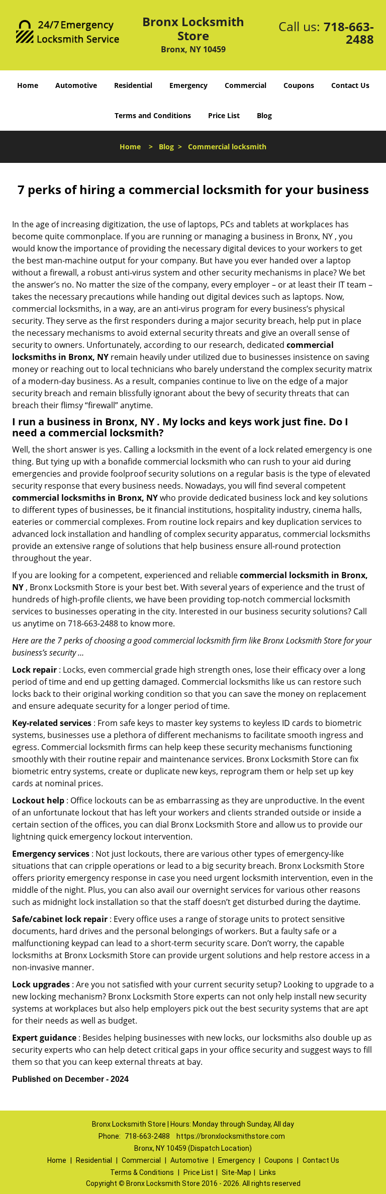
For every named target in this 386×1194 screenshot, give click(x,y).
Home (27, 85)
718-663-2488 (349, 32)
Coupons (298, 85)
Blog (264, 115)
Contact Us (350, 85)
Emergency (188, 85)
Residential (133, 85)
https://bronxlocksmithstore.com (230, 1136)
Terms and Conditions (153, 115)
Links (267, 1172)
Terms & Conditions (142, 1172)
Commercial (245, 85)
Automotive (76, 85)
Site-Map (236, 1172)
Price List (224, 115)
